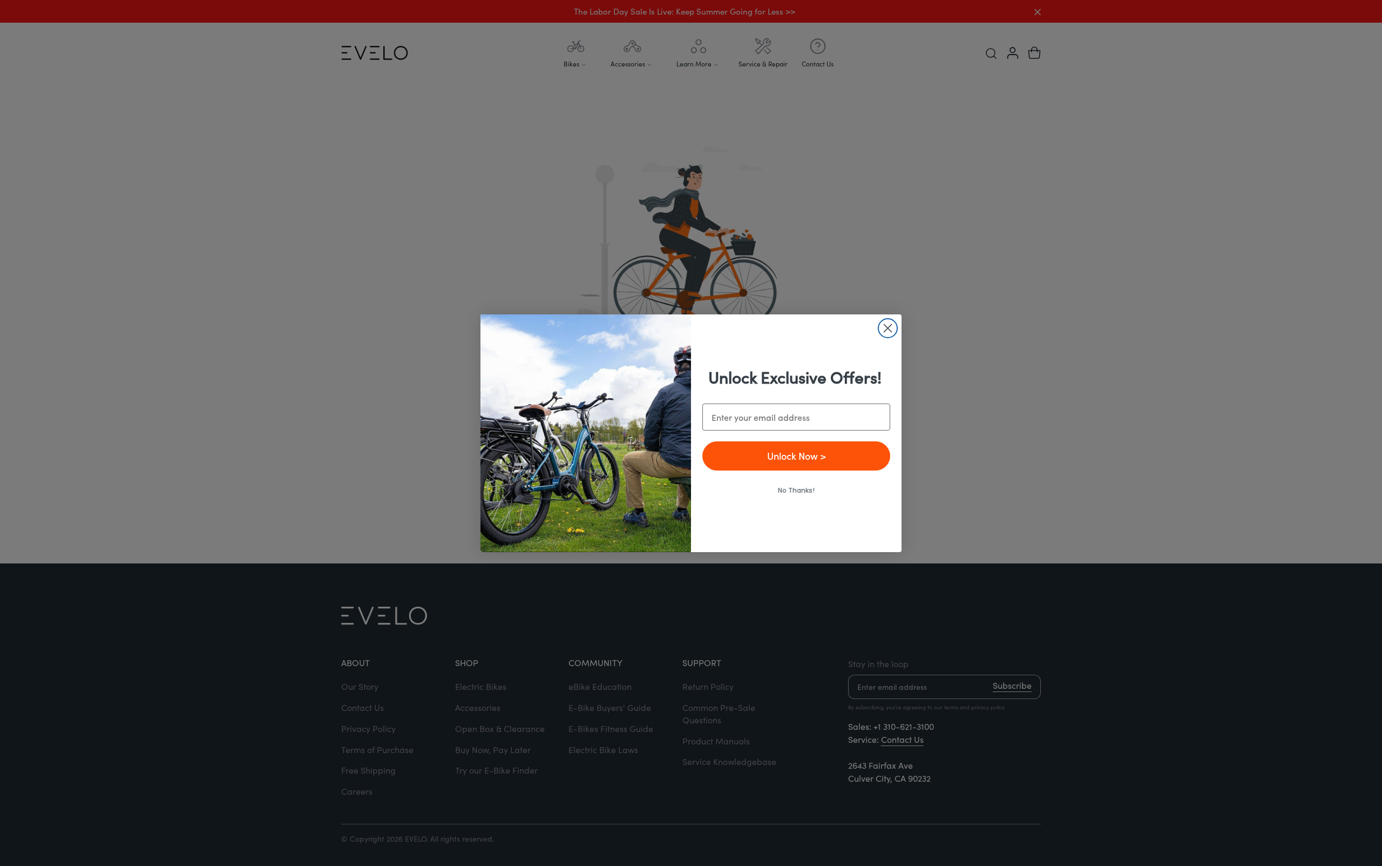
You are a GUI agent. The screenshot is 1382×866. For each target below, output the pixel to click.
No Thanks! (796, 490)
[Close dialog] (887, 328)
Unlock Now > (796, 455)
